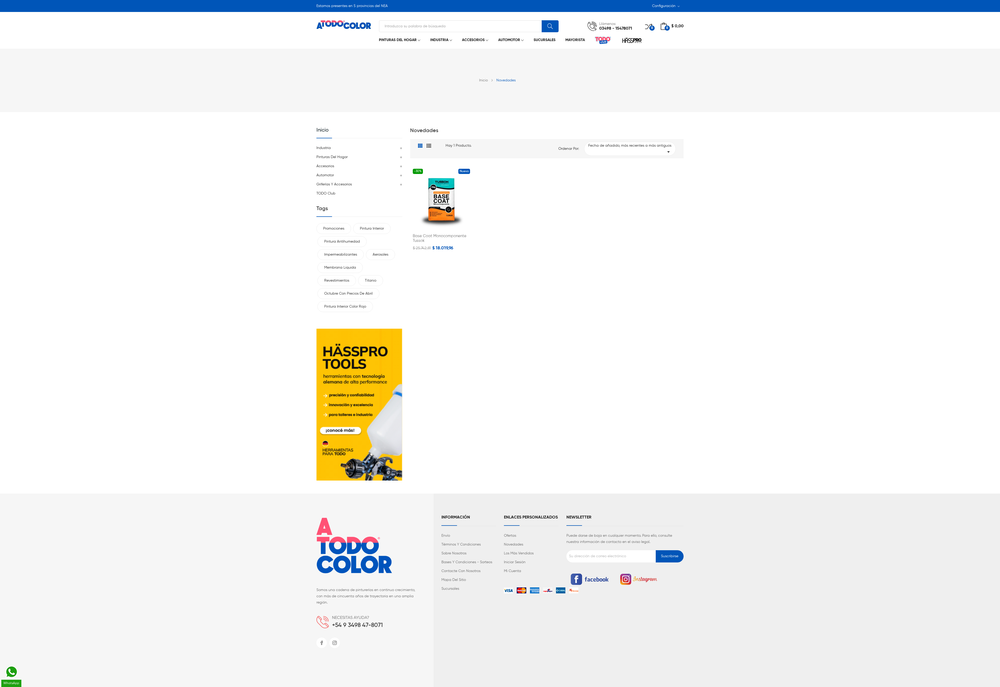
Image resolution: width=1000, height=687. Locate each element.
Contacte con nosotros (460, 571)
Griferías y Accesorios (334, 184)
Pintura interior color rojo (345, 306)
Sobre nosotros (453, 553)
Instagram (334, 643)
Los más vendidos (519, 553)
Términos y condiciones (461, 544)
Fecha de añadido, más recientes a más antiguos (630, 149)
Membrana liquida (340, 267)
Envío (445, 535)
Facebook (321, 643)
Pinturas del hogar (332, 157)
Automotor (325, 175)
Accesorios (325, 166)
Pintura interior (372, 228)
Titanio (370, 280)
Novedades (513, 544)
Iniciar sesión (515, 562)
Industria (323, 148)
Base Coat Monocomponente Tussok (439, 238)
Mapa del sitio (453, 580)
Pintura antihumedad (342, 241)
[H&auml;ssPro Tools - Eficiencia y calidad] (359, 404)
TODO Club (325, 193)
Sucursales (450, 589)
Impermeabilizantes (340, 254)
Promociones (333, 228)
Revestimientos (336, 280)
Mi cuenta (512, 571)
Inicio (322, 130)
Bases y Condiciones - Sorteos (466, 562)
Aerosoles (380, 254)
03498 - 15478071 (615, 29)
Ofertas (510, 535)
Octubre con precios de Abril (348, 293)
